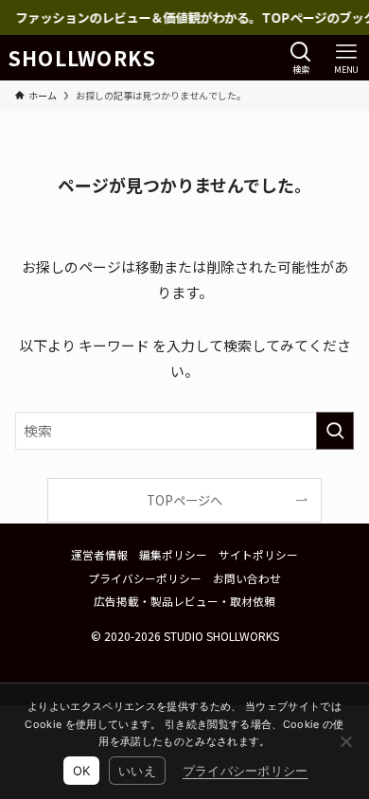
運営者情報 (99, 554)
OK (82, 770)
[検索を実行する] (335, 431)
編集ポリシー (173, 554)
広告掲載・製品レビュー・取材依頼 (184, 601)
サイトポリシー (258, 554)
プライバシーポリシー (145, 578)
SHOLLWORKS (82, 58)
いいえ (137, 770)
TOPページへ (184, 500)
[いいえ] (345, 741)
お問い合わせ (247, 578)
